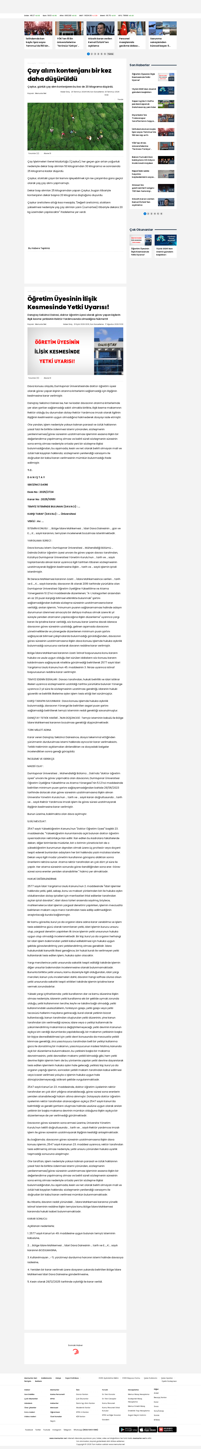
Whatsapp (86, 1430)
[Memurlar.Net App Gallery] (167, 1429)
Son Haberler (140, 65)
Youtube (46, 1430)
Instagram (56, 1430)
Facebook (29, 1430)
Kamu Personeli (108, 1403)
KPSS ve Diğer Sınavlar (111, 1415)
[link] (153, 77)
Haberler (42, 63)
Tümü (110, 54)
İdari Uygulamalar (55, 63)
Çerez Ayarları (167, 1378)
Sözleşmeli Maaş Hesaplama (135, 1400)
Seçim (52, 1421)
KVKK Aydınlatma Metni (109, 1378)
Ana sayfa (31, 63)
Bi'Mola (157, 1420)
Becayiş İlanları (160, 1397)
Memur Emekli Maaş (136, 1406)
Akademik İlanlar (83, 1407)
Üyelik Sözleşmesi (169, 1381)
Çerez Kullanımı (150, 1378)
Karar (156, 1402)
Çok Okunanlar (82, 1399)
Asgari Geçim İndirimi (137, 1415)
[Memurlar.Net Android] (128, 1429)
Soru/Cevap (159, 1411)
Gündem (105, 1420)
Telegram (67, 1430)
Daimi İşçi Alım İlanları (85, 1403)
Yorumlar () (33, 153)
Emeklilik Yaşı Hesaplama (139, 1411)
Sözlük (156, 1415)
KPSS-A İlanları (82, 1412)
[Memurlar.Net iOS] (148, 1429)
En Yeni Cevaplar (109, 1399)
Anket (156, 1393)
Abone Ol (47, 153)
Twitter (38, 1430)
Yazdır (120, 99)
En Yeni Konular (108, 1394)
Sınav (156, 1406)
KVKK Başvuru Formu (131, 1378)
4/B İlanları (80, 1416)
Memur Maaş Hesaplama (138, 1394)
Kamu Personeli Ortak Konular (111, 1409)
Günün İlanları (82, 1394)
